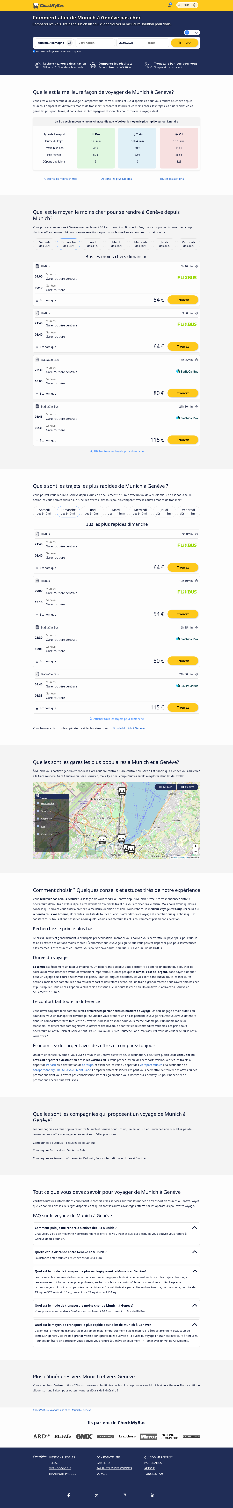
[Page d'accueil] (48, 6)
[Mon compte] (169, 5)
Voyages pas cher (60, 1410)
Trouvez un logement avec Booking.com (59, 51)
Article (149, 1468)
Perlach (51, 1065)
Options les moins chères (60, 179)
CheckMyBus (40, 1410)
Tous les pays (154, 1474)
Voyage (102, 1474)
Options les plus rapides (116, 179)
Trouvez (183, 300)
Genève (189, 787)
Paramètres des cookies (114, 1468)
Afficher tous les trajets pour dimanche (118, 451)
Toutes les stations (172, 179)
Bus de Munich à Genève (129, 728)
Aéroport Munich (151, 1065)
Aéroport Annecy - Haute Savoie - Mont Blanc (62, 1070)
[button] (121, 839)
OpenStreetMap (180, 857)
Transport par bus (62, 1474)
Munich (167, 787)
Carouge (87, 1065)
